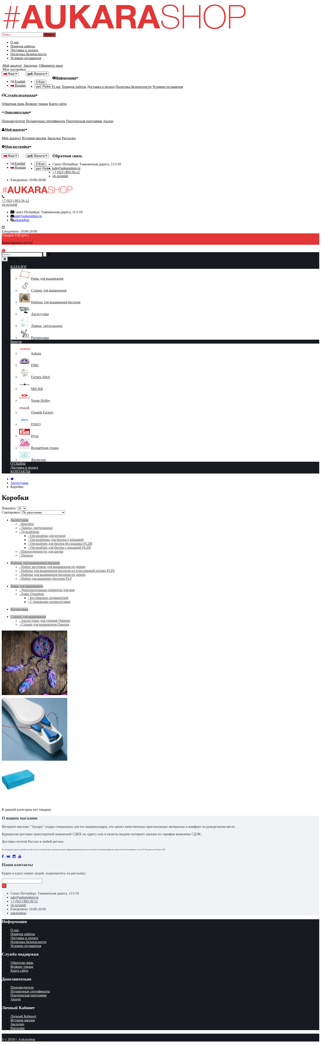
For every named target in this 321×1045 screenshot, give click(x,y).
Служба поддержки (20, 95)
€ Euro (40, 82)
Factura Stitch (40, 377)
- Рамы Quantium (31, 594)
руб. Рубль (43, 86)
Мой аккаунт (15, 129)
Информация (65, 78)
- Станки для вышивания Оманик (44, 624)
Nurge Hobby (40, 400)
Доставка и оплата (24, 50)
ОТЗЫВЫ (18, 463)
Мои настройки (17, 147)
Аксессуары (40, 314)
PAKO (36, 424)
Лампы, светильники (46, 326)
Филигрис (38, 459)
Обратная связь (13, 104)
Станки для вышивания (48, 290)
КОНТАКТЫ (20, 471)
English (19, 81)
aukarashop (21, 220)
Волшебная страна (45, 448)
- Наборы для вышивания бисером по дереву (52, 575)
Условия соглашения (25, 58)
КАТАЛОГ (18, 267)
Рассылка (69, 138)
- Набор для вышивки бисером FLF (45, 578)
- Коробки (26, 524)
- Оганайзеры (29, 532)
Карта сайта (58, 104)
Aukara (36, 353)
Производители (13, 121)
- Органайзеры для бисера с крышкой (56, 540)
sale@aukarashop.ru (66, 168)
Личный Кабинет (23, 1016)
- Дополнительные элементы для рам (46, 590)
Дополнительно (17, 112)
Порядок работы (22, 46)
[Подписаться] (4, 885)
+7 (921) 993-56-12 (66, 172)
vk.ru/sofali (60, 176)
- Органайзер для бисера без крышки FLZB (60, 543)
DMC (35, 365)
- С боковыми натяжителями (49, 602)
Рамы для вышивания (47, 278)
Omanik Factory (42, 412)
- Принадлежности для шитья (41, 551)
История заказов (34, 138)
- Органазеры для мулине (47, 536)
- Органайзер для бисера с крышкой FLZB (59, 547)
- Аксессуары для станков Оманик (44, 620)
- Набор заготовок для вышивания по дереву (52, 567)
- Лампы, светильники (36, 528)
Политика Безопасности (28, 54)
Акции (108, 121)
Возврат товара (36, 104)
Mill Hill (37, 389)
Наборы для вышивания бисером (55, 302)
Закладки (54, 138)
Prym (34, 436)
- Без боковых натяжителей (48, 598)
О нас (14, 42)
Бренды (16, 341)
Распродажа (40, 337)
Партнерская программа (84, 121)
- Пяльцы (26, 555)
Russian (20, 85)
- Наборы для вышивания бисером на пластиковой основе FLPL (67, 571)
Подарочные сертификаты (45, 121)
